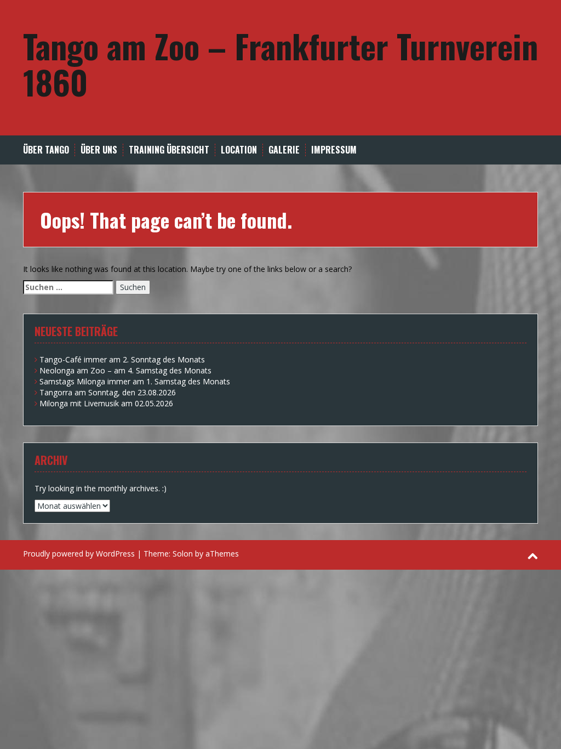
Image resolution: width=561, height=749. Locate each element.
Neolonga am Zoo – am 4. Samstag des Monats (125, 370)
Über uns (99, 150)
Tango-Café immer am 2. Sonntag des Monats (122, 359)
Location (239, 150)
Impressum (334, 150)
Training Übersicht (169, 150)
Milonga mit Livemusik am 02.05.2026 (106, 403)
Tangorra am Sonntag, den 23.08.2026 (107, 392)
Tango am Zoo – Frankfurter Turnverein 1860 (280, 63)
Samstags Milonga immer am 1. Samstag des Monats (134, 381)
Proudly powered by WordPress (79, 553)
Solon (183, 553)
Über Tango (46, 150)
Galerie (284, 150)
